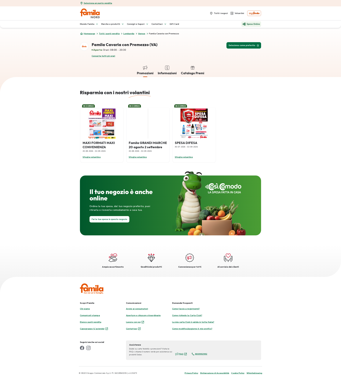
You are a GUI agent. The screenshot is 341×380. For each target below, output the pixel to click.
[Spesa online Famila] (251, 24)
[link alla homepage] (90, 13)
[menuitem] (219, 13)
